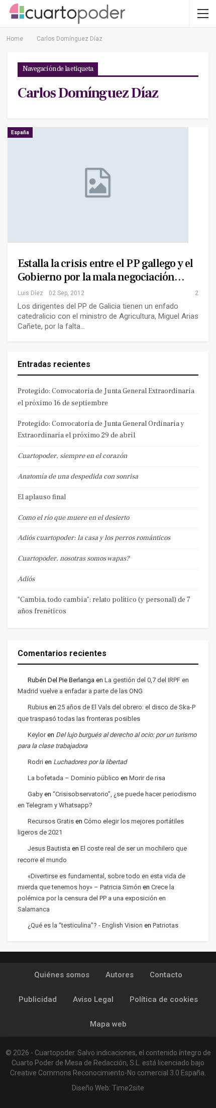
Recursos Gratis (51, 821)
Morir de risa (147, 778)
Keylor (37, 734)
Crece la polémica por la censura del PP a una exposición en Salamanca (96, 898)
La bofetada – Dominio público (73, 778)
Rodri (35, 762)
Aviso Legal (93, 999)
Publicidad (38, 999)
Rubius (38, 707)
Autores (119, 974)
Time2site (128, 1088)
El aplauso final (42, 497)
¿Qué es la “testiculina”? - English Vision (85, 925)
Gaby (35, 794)
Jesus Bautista (49, 848)
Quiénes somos (61, 974)
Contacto (166, 974)
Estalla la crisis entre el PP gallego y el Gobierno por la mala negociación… (105, 270)
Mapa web (108, 1024)
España (20, 132)
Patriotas (165, 925)
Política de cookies (164, 999)
